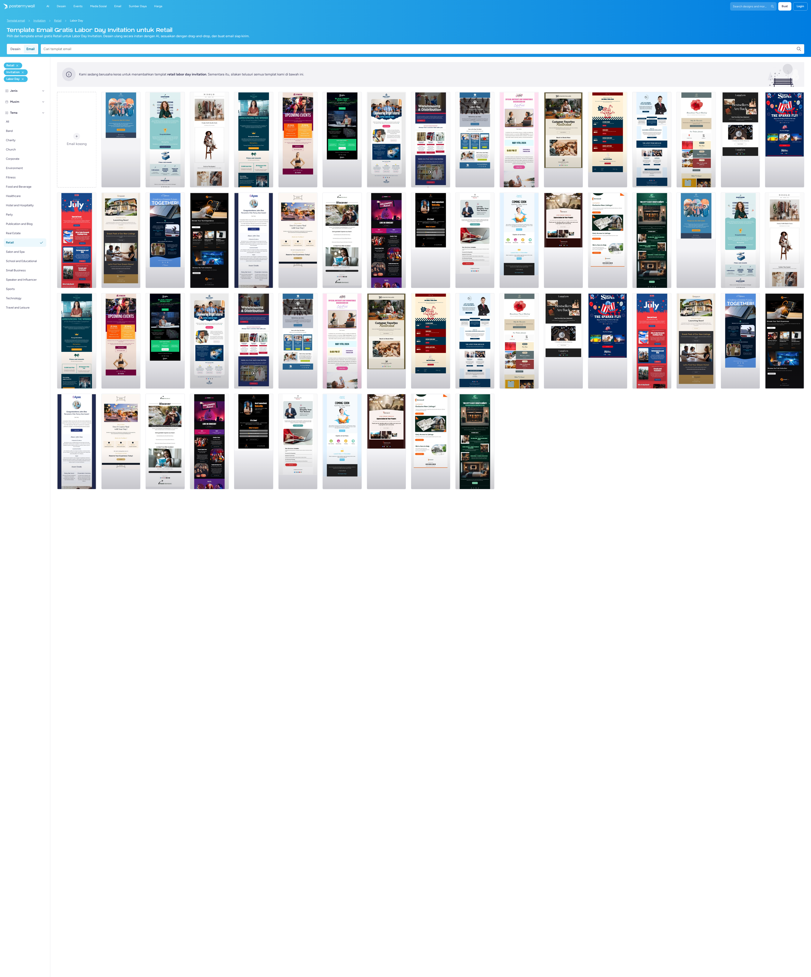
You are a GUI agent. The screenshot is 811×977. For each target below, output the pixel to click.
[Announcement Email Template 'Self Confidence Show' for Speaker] (430, 240)
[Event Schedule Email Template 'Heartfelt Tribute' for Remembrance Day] (696, 139)
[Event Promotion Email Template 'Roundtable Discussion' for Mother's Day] (519, 139)
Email (30, 49)
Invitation (39, 20)
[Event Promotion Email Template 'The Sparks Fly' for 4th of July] (784, 139)
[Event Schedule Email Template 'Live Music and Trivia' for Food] (607, 139)
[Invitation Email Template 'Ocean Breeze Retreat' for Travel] (342, 240)
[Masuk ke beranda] (17, 6)
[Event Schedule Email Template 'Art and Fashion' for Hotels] (652, 240)
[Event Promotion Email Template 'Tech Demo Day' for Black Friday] (342, 139)
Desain (15, 49)
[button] (43, 91)
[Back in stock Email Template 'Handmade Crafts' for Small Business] (740, 139)
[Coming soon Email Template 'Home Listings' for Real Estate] (607, 240)
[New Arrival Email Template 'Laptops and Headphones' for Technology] (209, 240)
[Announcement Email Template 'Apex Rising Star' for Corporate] (253, 240)
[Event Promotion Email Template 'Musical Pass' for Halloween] (386, 240)
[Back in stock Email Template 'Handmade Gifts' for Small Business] (563, 139)
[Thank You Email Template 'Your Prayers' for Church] (563, 240)
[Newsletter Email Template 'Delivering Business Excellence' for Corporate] (652, 139)
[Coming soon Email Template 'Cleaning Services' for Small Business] (519, 240)
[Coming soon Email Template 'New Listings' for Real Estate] (121, 240)
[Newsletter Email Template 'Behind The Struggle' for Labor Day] (475, 139)
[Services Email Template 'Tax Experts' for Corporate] (475, 240)
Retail (57, 20)
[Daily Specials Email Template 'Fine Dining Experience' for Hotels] (298, 240)
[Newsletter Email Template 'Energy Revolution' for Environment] (165, 240)
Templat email (16, 20)
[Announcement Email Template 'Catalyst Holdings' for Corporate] (253, 139)
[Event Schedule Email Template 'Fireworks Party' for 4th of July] (76, 240)
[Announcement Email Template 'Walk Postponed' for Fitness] (121, 139)
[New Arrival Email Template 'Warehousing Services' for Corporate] (430, 139)
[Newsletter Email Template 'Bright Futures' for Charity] (386, 139)
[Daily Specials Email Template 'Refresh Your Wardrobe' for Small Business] (209, 139)
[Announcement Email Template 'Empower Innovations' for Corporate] (165, 139)
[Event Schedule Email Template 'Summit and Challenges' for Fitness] (298, 139)
